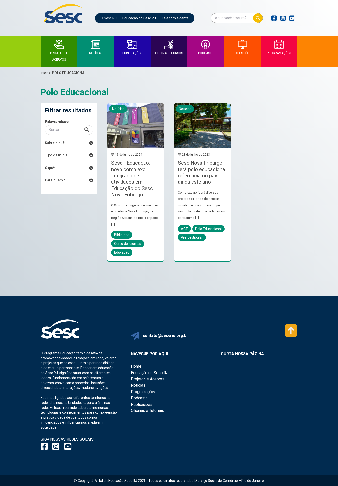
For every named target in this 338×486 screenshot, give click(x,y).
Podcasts (139, 398)
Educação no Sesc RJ (139, 18)
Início (44, 73)
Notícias (138, 385)
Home (136, 366)
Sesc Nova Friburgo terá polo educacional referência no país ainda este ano (202, 172)
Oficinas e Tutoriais (147, 410)
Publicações (141, 404)
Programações (143, 391)
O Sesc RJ (109, 18)
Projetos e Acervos (147, 379)
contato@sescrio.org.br (165, 335)
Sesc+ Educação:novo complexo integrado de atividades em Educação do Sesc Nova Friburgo (132, 179)
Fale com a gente (175, 18)
